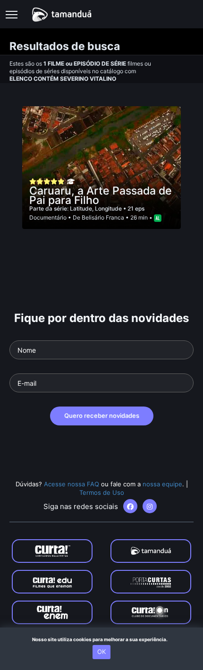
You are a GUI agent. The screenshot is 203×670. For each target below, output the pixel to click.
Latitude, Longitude (96, 208)
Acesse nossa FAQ (71, 484)
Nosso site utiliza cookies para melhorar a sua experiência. (101, 639)
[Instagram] (150, 506)
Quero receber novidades (101, 415)
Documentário (48, 217)
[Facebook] (130, 506)
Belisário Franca (103, 217)
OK (101, 651)
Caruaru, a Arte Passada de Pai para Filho (100, 195)
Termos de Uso (101, 492)
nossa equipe (162, 484)
